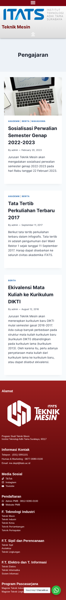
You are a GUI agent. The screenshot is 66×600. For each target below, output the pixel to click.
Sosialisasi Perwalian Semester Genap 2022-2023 (32, 135)
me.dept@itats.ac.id (19, 463)
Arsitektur (6, 548)
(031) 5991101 (20, 454)
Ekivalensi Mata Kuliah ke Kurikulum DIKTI (30, 294)
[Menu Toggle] (33, 2)
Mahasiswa (38, 121)
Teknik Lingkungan (11, 552)
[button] (33, 34)
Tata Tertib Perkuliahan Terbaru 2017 (31, 210)
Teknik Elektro (9, 566)
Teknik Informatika (11, 570)
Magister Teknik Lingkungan (15, 591)
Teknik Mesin (16, 26)
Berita (26, 121)
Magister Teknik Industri (13, 588)
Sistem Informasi (10, 573)
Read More (15, 178)
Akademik (14, 121)
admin (15, 150)
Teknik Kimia (8, 523)
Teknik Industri (9, 519)
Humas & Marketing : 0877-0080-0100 (22, 459)
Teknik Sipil (7, 545)
